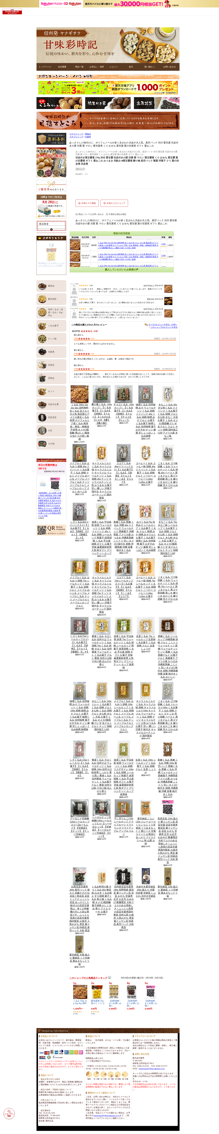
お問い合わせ (169, 67)
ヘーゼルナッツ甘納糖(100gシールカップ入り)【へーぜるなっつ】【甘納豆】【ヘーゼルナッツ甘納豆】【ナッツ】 (102, 826)
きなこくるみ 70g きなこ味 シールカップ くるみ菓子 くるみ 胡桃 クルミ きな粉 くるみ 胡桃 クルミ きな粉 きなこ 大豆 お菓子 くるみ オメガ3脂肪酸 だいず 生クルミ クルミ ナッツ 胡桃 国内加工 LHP (168, 538)
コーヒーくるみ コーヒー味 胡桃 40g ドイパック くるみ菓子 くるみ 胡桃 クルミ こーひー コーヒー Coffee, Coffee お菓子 (146, 472)
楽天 (131, 67)
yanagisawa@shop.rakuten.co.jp (106, 1115)
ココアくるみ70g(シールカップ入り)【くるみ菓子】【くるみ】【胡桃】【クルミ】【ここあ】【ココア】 (123, 587)
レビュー (114, 67)
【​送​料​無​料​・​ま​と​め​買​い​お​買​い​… (115, 1003)
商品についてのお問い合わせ (91, 214)
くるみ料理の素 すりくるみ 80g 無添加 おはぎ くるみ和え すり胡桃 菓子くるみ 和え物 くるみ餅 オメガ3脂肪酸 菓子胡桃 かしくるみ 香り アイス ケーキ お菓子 (101, 899)
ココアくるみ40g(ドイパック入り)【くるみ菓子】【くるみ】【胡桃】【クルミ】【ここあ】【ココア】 (124, 472)
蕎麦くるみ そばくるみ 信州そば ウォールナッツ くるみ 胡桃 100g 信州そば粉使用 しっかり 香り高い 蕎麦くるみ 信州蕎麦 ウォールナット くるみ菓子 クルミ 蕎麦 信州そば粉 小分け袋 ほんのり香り (101, 775)
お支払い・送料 (96, 67)
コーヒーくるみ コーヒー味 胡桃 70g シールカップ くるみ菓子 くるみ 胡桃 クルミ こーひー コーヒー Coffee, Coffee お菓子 (146, 587)
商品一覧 (79, 67)
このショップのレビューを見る (164, 327)
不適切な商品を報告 (117, 214)
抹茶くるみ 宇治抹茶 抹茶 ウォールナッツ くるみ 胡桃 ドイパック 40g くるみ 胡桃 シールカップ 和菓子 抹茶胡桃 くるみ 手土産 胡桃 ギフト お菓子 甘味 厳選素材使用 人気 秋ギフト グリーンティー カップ (101, 538)
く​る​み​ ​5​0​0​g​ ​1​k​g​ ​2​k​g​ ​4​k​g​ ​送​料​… (80, 1003)
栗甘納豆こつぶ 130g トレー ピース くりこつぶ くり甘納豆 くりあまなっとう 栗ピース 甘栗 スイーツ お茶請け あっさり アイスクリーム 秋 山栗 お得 (146, 831)
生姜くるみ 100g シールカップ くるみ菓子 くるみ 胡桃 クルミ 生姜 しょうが (146, 766)
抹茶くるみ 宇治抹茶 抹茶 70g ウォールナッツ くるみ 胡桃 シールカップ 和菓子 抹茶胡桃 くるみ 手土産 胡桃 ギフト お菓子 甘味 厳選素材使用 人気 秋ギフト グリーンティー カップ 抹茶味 (124, 652)
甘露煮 (88, 137)
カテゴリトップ (76, 134)
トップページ (45, 67)
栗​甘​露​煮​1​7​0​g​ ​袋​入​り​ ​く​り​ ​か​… (98, 1003)
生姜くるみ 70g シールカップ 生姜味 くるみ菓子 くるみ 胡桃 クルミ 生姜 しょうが (146, 642)
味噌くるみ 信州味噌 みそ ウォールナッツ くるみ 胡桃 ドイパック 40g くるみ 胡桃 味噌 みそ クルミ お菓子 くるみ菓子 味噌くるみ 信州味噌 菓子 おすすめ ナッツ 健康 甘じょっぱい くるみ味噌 (146, 420)
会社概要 (62, 67)
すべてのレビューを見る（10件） (163, 324)
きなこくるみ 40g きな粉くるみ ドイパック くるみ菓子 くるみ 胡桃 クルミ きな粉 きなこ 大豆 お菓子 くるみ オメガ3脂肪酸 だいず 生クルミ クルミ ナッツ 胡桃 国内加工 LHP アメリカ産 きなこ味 (168, 420)
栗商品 (88, 134)
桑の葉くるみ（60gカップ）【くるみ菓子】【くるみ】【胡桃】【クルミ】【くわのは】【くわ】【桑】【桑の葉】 (101, 413)
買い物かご (149, 67)
